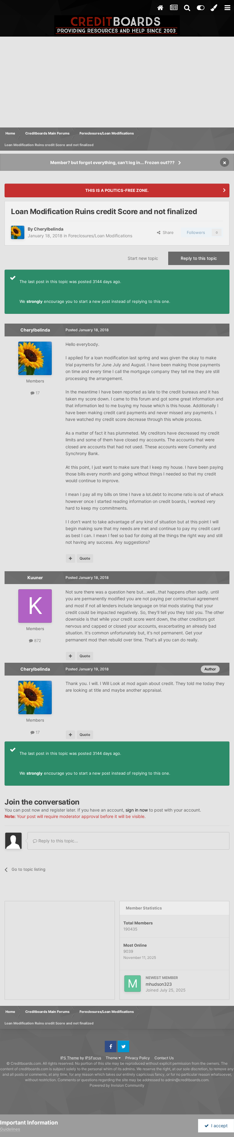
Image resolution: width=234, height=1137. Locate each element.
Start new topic (143, 258)
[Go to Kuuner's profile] (35, 606)
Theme (112, 1058)
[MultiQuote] (70, 558)
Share (167, 232)
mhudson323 (159, 984)
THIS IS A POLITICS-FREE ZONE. (117, 190)
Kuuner (35, 577)
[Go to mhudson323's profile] (132, 983)
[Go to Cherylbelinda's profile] (17, 232)
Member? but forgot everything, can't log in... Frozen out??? (112, 162)
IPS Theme (69, 1058)
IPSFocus (93, 1058)
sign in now (137, 809)
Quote (85, 558)
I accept (218, 1125)
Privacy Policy (137, 1058)
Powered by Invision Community (117, 1085)
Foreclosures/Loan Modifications (100, 235)
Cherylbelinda (48, 228)
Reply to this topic (199, 258)
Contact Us (164, 1058)
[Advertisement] (117, 82)
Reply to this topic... (57, 840)
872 (37, 640)
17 (37, 392)
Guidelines (10, 1129)
